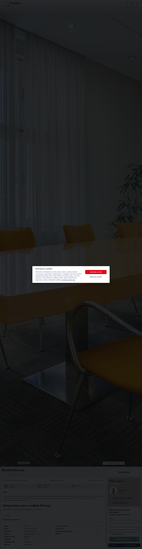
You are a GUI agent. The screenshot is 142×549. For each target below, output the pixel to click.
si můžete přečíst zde (68, 280)
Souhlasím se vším (96, 272)
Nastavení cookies (96, 277)
